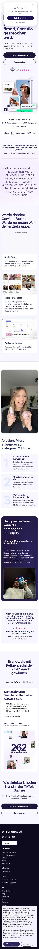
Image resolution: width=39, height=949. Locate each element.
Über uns (5, 902)
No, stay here (20, 22)
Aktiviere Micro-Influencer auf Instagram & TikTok (15, 444)
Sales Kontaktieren (8, 891)
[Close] (33, 5)
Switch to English (20, 18)
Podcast (4, 905)
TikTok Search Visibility (9, 880)
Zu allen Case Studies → (13, 716)
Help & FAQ (5, 896)
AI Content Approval (9, 883)
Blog (3, 894)
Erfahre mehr (6, 872)
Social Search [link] (11, 257)
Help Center (6, 863)
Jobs (3, 899)
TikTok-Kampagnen (8, 855)
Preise (4, 861)
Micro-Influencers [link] (13, 298)
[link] (19, 335)
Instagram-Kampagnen (9, 852)
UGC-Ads (5, 858)
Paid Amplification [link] (13, 343)
